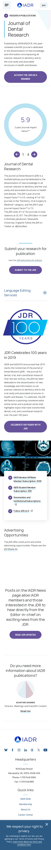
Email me (26, 711)
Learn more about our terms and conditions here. (27, 843)
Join (44, 5)
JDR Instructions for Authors (29, 260)
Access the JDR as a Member (25, 77)
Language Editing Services (17, 292)
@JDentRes (21, 226)
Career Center (25, 815)
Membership (25, 804)
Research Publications (23, 15)
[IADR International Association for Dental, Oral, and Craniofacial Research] (25, 739)
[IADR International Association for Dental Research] (25, 5)
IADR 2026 (25, 799)
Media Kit (10, 549)
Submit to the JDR (25, 269)
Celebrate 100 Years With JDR (25, 426)
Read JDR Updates (25, 634)
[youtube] (45, 749)
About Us (25, 809)
